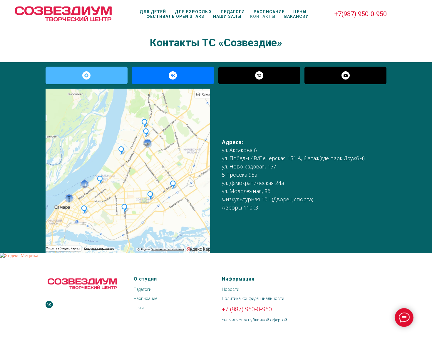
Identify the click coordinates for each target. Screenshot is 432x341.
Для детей (153, 11)
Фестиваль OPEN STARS (175, 16)
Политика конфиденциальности (253, 298)
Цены (300, 11)
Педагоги (233, 11)
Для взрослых (193, 11)
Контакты (262, 16)
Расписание (269, 11)
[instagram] (414, 14)
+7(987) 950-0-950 (360, 14)
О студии (145, 279)
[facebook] (401, 14)
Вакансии (296, 16)
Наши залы (227, 16)
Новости (230, 289)
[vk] (49, 304)
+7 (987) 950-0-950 (247, 309)
